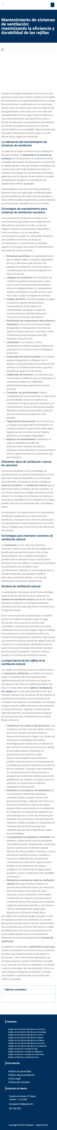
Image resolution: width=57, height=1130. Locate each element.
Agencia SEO (42, 1125)
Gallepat (30, 1125)
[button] (52, 5)
